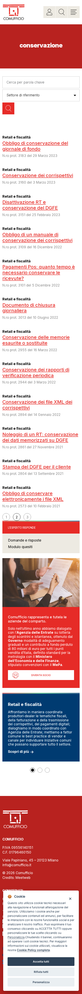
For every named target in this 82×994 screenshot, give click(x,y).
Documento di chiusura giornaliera (28, 308)
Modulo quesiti (20, 547)
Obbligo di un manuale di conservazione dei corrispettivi (37, 237)
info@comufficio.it (16, 865)
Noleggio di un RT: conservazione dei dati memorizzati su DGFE (40, 437)
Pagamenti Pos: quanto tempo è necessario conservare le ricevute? (38, 272)
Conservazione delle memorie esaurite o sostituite (36, 340)
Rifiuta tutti (41, 971)
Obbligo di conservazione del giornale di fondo (35, 146)
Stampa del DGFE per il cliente (36, 467)
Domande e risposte (24, 540)
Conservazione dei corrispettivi (37, 175)
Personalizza (41, 982)
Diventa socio (41, 675)
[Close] (70, 898)
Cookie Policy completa (33, 950)
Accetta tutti (41, 961)
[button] (32, 770)
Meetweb (23, 878)
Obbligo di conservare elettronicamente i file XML (32, 496)
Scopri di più (18, 752)
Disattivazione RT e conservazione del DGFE (30, 205)
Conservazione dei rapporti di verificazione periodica (35, 372)
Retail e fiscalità (16, 137)
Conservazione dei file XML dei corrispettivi (37, 405)
